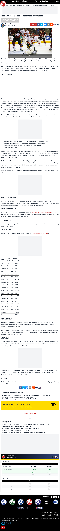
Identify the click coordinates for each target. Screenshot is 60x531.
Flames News (15, 1)
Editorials (24, 1)
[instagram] (54, 497)
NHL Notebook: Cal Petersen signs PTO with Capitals (15, 430)
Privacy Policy (43, 515)
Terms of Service (49, 515)
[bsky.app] (45, 24)
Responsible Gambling (56, 515)
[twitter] (41, 24)
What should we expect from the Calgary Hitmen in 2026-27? (17, 426)
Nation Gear (55, 1)
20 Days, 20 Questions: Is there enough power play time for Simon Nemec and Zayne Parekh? (26, 424)
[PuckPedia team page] (57, 24)
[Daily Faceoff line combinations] (54, 24)
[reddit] (51, 24)
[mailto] (48, 24)
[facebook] (38, 24)
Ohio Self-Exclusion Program (9, 520)
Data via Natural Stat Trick (40, 233)
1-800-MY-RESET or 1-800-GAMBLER (25, 518)
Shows (32, 1)
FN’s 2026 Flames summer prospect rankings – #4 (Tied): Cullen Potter (20, 428)
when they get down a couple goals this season (45, 212)
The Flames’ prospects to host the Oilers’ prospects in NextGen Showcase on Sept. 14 (24, 432)
